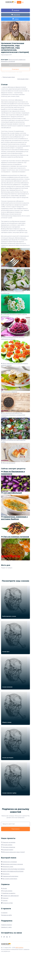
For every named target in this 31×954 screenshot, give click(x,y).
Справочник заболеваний (10, 895)
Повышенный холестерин (10, 876)
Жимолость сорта (7, 866)
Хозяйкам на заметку (8, 893)
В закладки (15, 69)
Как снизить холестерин (9, 878)
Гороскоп (5, 898)
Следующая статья (22, 79)
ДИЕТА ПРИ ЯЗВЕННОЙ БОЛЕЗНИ (12, 871)
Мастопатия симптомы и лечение (12, 864)
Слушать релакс (7, 844)
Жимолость (5, 874)
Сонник (5, 900)
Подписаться (15, 829)
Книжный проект (7, 849)
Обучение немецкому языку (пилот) (13, 852)
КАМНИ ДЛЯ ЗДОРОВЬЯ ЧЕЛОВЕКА (13, 869)
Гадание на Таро (7, 903)
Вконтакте (16, 14)
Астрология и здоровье (9, 861)
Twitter (16, 19)
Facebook (16, 10)
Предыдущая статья (9, 77)
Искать (4, 888)
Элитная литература (9, 847)
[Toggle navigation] (22, 2)
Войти (19, 2)
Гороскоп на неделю (9, 842)
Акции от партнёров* (15, 65)
